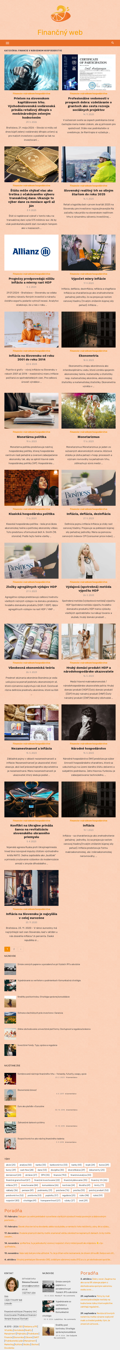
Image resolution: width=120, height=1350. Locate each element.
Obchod (34, 1344)
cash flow (27, 1170)
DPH (45, 1175)
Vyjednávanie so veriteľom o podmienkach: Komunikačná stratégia (49, 980)
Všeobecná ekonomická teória (31, 667)
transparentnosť (50, 1200)
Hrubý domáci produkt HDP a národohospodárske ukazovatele (89, 669)
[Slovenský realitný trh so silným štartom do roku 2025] (88, 164)
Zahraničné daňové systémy (31, 1122)
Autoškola (19, 1330)
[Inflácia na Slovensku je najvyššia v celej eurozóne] (31, 888)
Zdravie (28, 1337)
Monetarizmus (89, 437)
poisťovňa (34, 1195)
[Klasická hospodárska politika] (31, 488)
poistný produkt (99, 1190)
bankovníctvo (58, 1165)
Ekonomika (19, 1337)
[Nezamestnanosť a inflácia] (31, 722)
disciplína (57, 1170)
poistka (79, 1190)
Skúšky (26, 1344)
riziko (84, 1195)
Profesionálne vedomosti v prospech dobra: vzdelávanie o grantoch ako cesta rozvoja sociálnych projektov (88, 104)
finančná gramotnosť (18, 1180)
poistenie (62, 1190)
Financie (8, 1337)
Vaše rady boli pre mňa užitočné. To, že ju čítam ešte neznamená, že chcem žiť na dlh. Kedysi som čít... (67, 1253)
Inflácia (88, 825)
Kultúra (18, 1344)
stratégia (29, 1200)
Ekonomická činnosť (27, 1090)
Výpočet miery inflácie (88, 278)
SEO (21, 1326)
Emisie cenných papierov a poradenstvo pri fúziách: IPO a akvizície (49, 964)
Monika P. (58, 1296)
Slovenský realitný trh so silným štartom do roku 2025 (88, 192)
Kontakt (24, 1319)
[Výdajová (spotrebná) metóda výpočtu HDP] (88, 561)
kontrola (68, 1185)
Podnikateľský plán (14, 1341)
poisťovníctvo (15, 1195)
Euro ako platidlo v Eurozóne (31, 1106)
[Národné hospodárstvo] (88, 722)
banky (77, 1165)
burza (104, 1165)
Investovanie (10, 1315)
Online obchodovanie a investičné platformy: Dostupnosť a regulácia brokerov (54, 1029)
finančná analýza (81, 1175)
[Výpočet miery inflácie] (88, 253)
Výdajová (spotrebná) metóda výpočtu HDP (88, 588)
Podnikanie (33, 1334)
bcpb (90, 1165)
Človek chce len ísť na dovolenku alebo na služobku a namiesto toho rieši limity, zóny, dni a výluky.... (64, 1226)
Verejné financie (11, 1319)
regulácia (68, 1195)
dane (42, 1170)
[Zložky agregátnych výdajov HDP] (31, 561)
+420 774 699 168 (13, 1300)
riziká (98, 1195)
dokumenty (97, 1170)
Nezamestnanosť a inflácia (31, 748)
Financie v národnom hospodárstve (31, 93)
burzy (11, 1170)
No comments (69, 1296)
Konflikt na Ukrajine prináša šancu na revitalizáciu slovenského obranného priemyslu (31, 831)
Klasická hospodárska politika (31, 514)
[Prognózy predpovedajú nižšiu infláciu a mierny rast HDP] (31, 253)
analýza (26, 1165)
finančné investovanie (47, 1180)
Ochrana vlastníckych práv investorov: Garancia (40, 1013)
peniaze (28, 1190)
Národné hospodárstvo (88, 748)
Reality (28, 1330)
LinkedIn (8, 1303)
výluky (69, 1200)
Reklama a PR (30, 1326)
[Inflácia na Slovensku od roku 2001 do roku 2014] (31, 330)
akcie (11, 1165)
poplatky (52, 1195)
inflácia (11, 1185)
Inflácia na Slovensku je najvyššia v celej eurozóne (31, 916)
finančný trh (99, 1180)
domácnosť (13, 1175)
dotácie (31, 1175)
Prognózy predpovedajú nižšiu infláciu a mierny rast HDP (31, 280)
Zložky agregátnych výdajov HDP (31, 587)
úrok (83, 1200)
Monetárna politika (31, 437)
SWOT (36, 1337)
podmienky (45, 1190)
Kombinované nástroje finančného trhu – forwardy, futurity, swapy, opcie (52, 1074)
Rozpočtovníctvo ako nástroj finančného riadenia (41, 1139)
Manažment (10, 1334)
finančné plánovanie (75, 1180)
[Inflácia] (88, 799)
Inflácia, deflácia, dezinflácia (88, 514)
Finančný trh (30, 1311)
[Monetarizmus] (88, 411)
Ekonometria (88, 355)
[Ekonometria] (88, 330)
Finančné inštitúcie (13, 1311)
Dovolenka (9, 1348)
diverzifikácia (76, 1170)
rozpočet (12, 1200)
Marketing (9, 1344)
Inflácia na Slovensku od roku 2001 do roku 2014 (31, 357)
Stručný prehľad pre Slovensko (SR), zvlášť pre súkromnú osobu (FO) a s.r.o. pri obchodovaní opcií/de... (64, 1259)
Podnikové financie (27, 1315)
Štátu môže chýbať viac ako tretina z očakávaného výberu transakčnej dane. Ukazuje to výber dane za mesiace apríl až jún (31, 198)
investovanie (29, 1185)
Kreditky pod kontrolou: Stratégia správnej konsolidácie (44, 997)
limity (99, 1185)
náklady (12, 1190)
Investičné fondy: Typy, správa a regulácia (37, 1045)
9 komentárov (71, 1077)
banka (41, 1165)
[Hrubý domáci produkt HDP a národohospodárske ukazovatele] (88, 642)
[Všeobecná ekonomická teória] (31, 642)
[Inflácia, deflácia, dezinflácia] (88, 488)
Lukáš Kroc (58, 1319)
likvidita (84, 1185)
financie (60, 1175)
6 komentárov (71, 1094)
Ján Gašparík (71, 1336)
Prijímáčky (22, 1334)
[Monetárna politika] (31, 411)
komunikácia (50, 1185)
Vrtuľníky (8, 1330)
